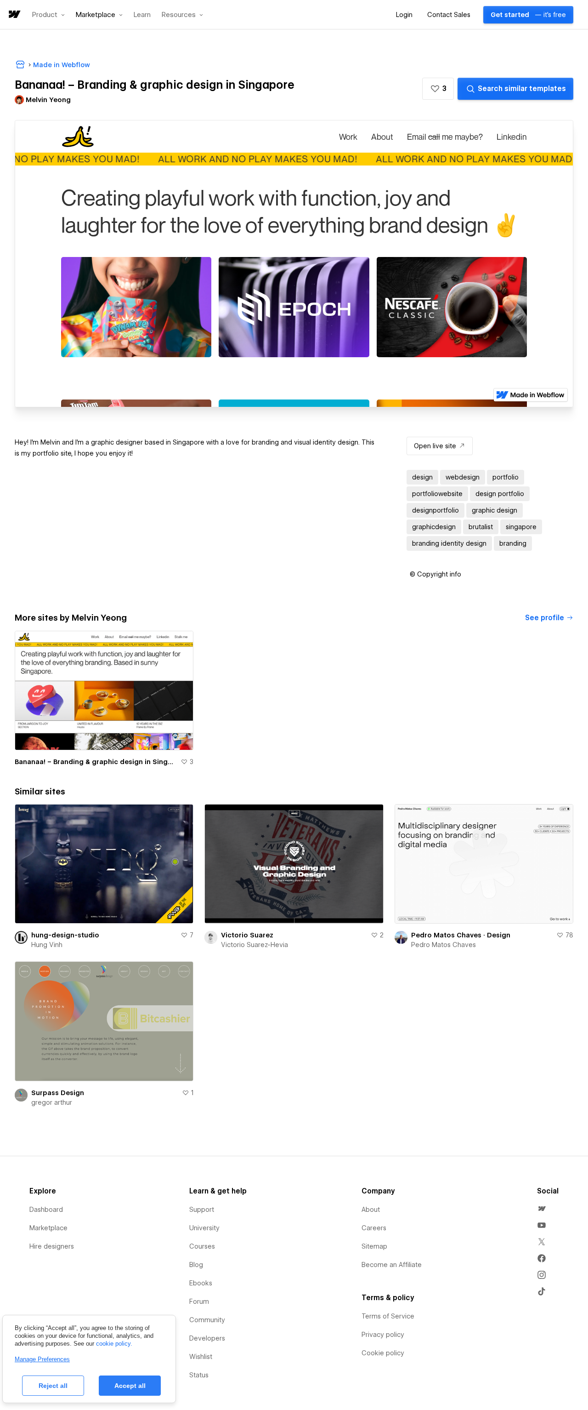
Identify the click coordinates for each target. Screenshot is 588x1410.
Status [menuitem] (199, 1375)
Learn (142, 15)
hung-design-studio (65, 935)
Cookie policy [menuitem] (383, 1353)
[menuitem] (541, 1208)
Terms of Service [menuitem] (388, 1316)
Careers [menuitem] (374, 1228)
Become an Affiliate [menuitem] (392, 1264)
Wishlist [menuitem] (200, 1356)
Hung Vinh (46, 944)
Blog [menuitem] (196, 1264)
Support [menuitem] (201, 1209)
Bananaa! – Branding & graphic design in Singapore (96, 761)
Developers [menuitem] (207, 1338)
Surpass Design (57, 1092)
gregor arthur (51, 1102)
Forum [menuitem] (199, 1301)
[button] (48, 14)
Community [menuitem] (207, 1320)
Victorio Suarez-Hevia (254, 944)
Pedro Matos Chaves (443, 944)
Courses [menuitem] (202, 1246)
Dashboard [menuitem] (46, 1209)
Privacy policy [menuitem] (383, 1334)
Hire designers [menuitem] (51, 1246)
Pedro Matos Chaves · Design (460, 935)
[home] (13, 15)
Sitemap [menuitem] (374, 1246)
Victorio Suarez (247, 935)
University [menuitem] (204, 1228)
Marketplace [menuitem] (48, 1228)
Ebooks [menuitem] (200, 1283)
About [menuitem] (371, 1209)
